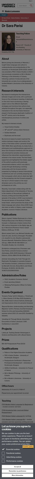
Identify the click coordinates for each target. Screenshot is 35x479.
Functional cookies (13, 453)
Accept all (17, 467)
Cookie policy (28, 447)
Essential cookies (13, 449)
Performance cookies (14, 461)
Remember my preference (17, 471)
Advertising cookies (14, 457)
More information (17, 475)
